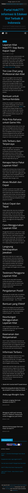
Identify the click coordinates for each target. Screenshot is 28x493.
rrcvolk (12, 53)
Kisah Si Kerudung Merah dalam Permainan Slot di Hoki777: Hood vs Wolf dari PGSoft (13, 389)
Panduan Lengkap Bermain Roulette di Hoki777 (11, 401)
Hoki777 (21, 106)
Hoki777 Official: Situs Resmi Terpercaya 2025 (11, 467)
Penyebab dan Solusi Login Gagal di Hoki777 (11, 459)
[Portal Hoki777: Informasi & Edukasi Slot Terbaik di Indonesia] (3, 33)
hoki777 (4, 41)
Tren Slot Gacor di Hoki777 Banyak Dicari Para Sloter (13, 463)
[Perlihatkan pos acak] (25, 33)
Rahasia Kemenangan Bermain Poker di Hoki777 (13, 427)
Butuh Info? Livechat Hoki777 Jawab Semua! (15, 384)
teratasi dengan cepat (10, 67)
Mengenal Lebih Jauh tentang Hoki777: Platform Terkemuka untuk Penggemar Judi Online (12, 414)
